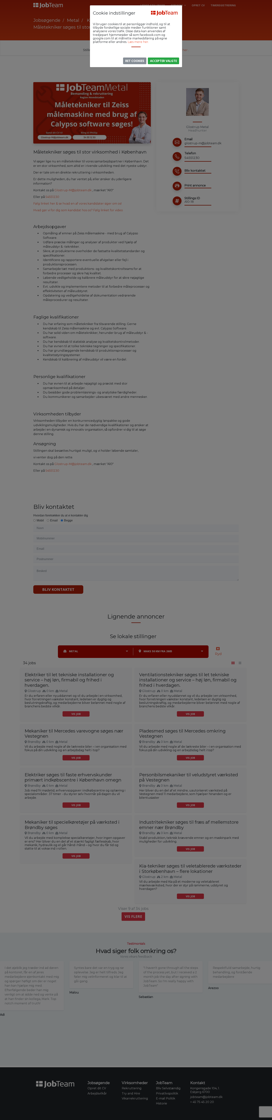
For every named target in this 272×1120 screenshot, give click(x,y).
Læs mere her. (138, 42)
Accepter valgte (163, 61)
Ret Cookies (134, 61)
